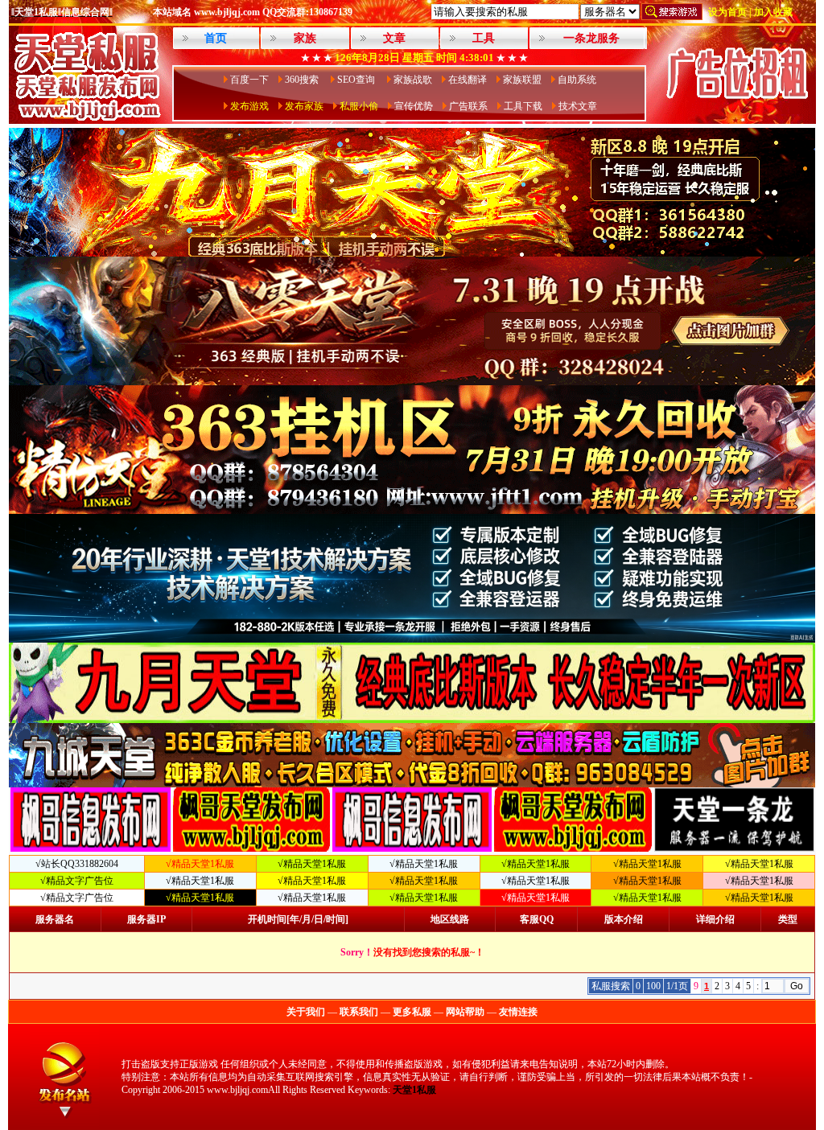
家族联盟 (522, 79)
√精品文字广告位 (76, 880)
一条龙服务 (591, 38)
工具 (483, 38)
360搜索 (303, 79)
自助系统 (577, 79)
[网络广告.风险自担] (737, 119)
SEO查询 (357, 79)
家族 (305, 38)
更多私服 (412, 1011)
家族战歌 (412, 79)
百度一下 (249, 79)
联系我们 (359, 1011)
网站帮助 (465, 1011)
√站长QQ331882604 (76, 863)
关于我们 (305, 1011)
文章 (394, 38)
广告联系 (468, 106)
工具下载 (523, 106)
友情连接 (518, 1011)
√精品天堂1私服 (312, 863)
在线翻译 (467, 79)
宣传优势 (413, 106)
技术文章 (577, 106)
